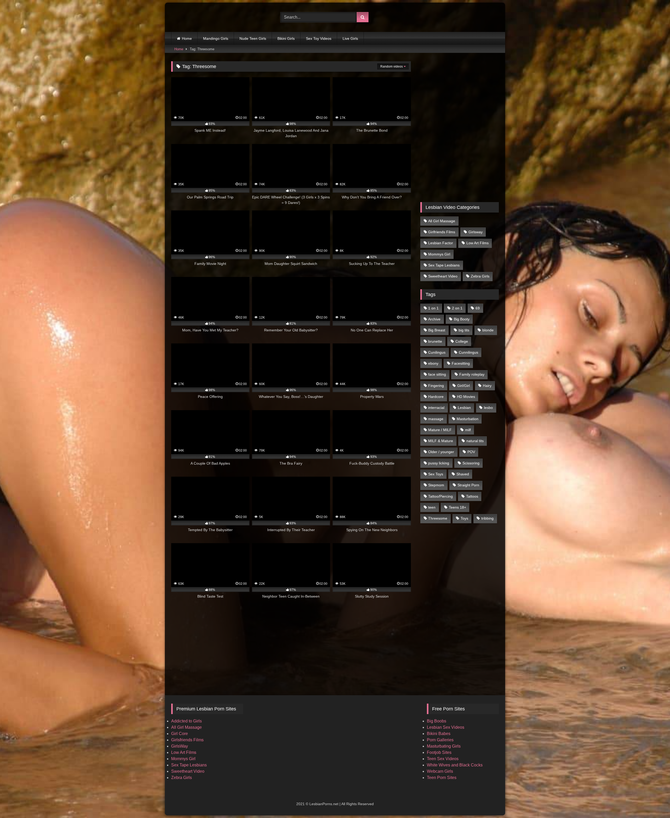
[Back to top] (654, 802)
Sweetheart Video (442, 276)
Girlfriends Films (441, 232)
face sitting (437, 374)
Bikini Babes (438, 733)
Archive (434, 319)
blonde (488, 330)
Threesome (437, 518)
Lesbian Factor (440, 243)
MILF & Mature (440, 441)
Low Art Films (477, 243)
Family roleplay (471, 374)
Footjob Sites (439, 752)
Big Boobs (436, 721)
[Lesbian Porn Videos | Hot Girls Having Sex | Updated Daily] (197, 17)
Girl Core (179, 733)
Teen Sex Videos (443, 758)
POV (471, 452)
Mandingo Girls (215, 38)
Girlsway (475, 232)
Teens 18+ (457, 507)
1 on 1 (433, 308)
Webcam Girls (440, 771)
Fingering (436, 385)
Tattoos (472, 496)
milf (468, 430)
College (461, 341)
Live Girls (350, 38)
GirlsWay (179, 746)
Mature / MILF (440, 430)
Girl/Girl (463, 385)
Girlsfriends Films (187, 740)
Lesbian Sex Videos (445, 727)
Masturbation (467, 419)
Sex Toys (435, 474)
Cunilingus (436, 352)
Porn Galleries (440, 740)
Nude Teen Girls (252, 38)
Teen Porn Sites (441, 777)
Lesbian (464, 407)
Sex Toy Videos (318, 38)
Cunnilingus (468, 352)
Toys (464, 518)
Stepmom (436, 485)
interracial (436, 407)
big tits (464, 330)
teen (432, 507)
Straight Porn (468, 485)
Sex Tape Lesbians (444, 265)
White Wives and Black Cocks (455, 765)
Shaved (462, 474)
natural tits (475, 441)
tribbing (487, 518)
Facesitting (461, 363)
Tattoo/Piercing (440, 496)
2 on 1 (457, 308)
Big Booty (462, 319)
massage (435, 419)
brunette (435, 341)
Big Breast (436, 330)
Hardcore (436, 396)
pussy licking (438, 463)
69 (478, 308)
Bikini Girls (286, 38)
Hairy (487, 385)
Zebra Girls (480, 276)
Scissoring (470, 463)
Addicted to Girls (186, 721)
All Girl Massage (441, 221)
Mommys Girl (439, 254)
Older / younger (441, 452)
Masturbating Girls (444, 746)
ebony (433, 363)
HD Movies (466, 396)
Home (187, 38)
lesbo (488, 407)
